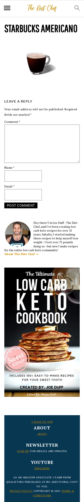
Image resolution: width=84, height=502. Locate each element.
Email (9, 186)
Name (9, 167)
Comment (12, 122)
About (42, 433)
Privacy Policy (21, 491)
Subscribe (42, 468)
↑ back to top (42, 421)
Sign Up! (23, 451)
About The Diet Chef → (21, 254)
